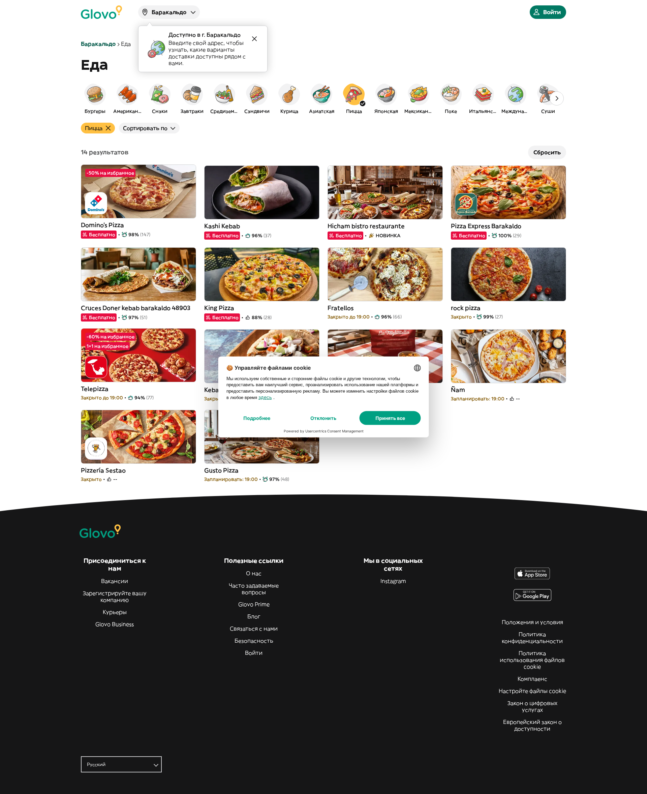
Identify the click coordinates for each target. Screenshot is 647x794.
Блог (253, 616)
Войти (254, 652)
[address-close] (254, 38)
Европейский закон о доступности (532, 725)
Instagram (393, 581)
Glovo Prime (254, 604)
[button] (95, 98)
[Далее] (556, 98)
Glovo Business (114, 624)
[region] (323, 98)
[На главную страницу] (101, 12)
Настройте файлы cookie (532, 691)
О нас (253, 573)
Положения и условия (532, 622)
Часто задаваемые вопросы (254, 589)
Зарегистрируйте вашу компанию (115, 596)
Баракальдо (98, 43)
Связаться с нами (254, 628)
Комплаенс (532, 678)
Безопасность (254, 640)
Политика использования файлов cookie (532, 660)
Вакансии (114, 581)
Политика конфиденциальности (532, 637)
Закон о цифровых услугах (532, 706)
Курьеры (115, 612)
